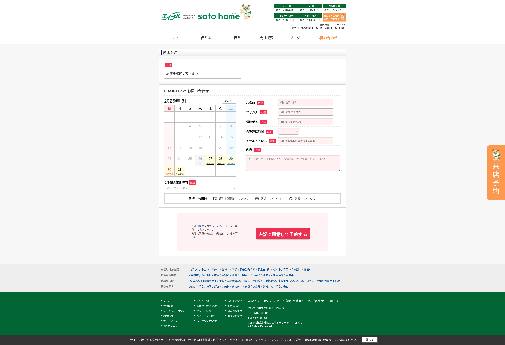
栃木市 (277, 269)
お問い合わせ (327, 37)
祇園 (234, 275)
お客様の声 (233, 305)
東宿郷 (225, 275)
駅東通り (278, 275)
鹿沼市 (307, 269)
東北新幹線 (233, 281)
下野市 (215, 269)
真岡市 (287, 269)
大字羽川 (245, 275)
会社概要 (266, 37)
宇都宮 (200, 286)
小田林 (225, 286)
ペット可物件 (204, 300)
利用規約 (199, 226)
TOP (174, 37)
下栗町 (256, 275)
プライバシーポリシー (222, 226)
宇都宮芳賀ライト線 (328, 281)
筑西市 (297, 269)
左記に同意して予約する (283, 234)
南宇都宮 (275, 286)
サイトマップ (170, 320)
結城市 (225, 269)
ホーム (166, 300)
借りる (206, 37)
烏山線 (256, 281)
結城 (265, 286)
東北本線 (193, 281)
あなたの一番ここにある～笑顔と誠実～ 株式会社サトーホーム (293, 301)
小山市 (205, 269)
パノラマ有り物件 (206, 315)
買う (237, 37)
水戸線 (300, 281)
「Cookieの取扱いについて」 (318, 340)
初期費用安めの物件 (207, 305)
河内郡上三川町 (261, 269)
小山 (191, 286)
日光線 (246, 281)
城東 (216, 275)
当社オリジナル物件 (207, 320)
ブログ (295, 37)
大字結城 (193, 275)
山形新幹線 (269, 281)
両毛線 (310, 281)
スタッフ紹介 (235, 300)
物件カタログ (170, 325)
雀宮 (285, 286)
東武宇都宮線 (286, 281)
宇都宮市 (193, 269)
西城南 (266, 275)
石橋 (247, 286)
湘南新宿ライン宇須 (212, 281)
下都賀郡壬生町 (241, 269)
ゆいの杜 (206, 275)
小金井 (256, 286)
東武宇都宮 (212, 286)
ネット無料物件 (205, 310)
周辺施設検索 (235, 310)
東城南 (290, 275)
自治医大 (237, 286)
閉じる (370, 339)
